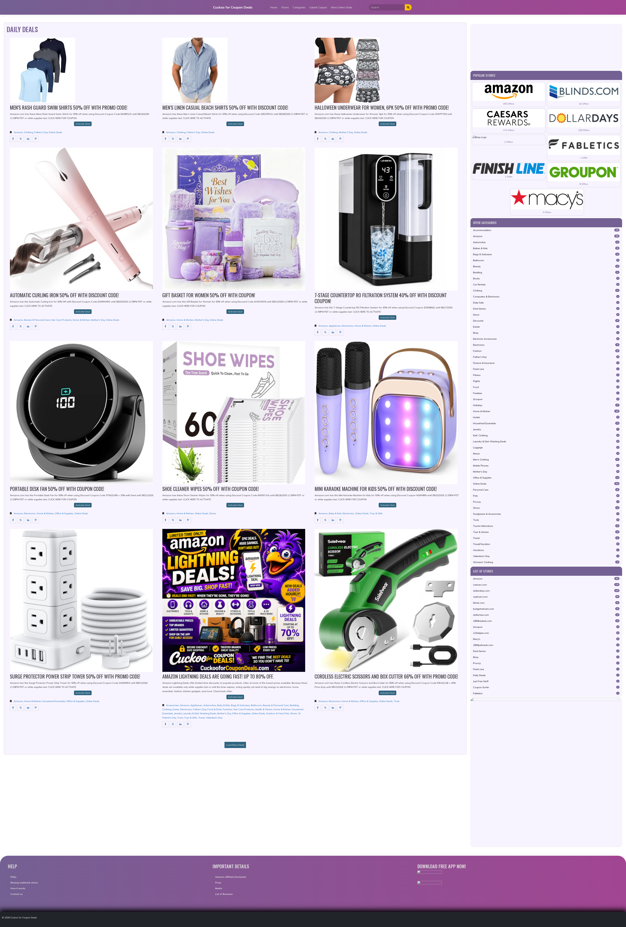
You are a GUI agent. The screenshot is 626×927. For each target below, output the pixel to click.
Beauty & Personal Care (37, 319)
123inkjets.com (545, 633)
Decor (545, 314)
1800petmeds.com (545, 645)
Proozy (545, 501)
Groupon (545, 399)
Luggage (545, 447)
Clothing (28, 132)
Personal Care (545, 489)
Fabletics (545, 693)
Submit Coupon (318, 7)
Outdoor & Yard (274, 713)
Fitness (545, 375)
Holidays (545, 405)
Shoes (212, 513)
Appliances (335, 325)
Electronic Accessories (545, 338)
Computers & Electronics (545, 296)
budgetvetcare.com (545, 608)
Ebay (545, 332)
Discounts (545, 320)
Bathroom (256, 705)
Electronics (347, 325)
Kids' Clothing (545, 435)
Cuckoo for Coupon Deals (232, 7)
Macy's (545, 639)
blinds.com (545, 602)
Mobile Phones (545, 465)
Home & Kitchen (81, 319)
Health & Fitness (263, 709)
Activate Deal (83, 123)
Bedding (294, 705)
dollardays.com (545, 590)
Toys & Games (545, 532)
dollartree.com (545, 614)
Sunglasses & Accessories (545, 513)
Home (273, 7)
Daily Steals (545, 675)
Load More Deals (235, 744)
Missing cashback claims (24, 882)
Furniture (227, 709)
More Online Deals (341, 7)
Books (545, 278)
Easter (175, 709)
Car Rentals (545, 284)
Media (218, 888)
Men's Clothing (545, 459)
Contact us (16, 894)
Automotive (209, 705)
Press (218, 882)
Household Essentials (53, 701)
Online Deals (55, 132)
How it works (17, 888)
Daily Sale (545, 302)
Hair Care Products (61, 319)
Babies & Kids (545, 248)
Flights (545, 381)
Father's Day (41, 132)
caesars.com (545, 584)
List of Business (224, 894)
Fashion (545, 350)
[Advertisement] (546, 47)
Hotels (545, 417)
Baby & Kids (335, 513)
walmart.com (545, 596)
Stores (285, 7)
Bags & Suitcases (240, 705)
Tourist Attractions (545, 526)
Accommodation (545, 230)
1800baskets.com (545, 620)
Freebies (545, 393)
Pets (286, 713)
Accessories (172, 705)
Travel (201, 717)
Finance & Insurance (545, 363)
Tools (180, 717)
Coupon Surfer (545, 687)
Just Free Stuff (545, 681)
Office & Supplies (64, 513)
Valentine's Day (214, 717)
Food (545, 387)
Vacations (545, 550)
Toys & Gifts (376, 513)
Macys (545, 453)
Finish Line (545, 369)
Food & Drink (215, 709)
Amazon (18, 132)
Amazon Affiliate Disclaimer (230, 876)
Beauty (545, 266)
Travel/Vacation (545, 544)
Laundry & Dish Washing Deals (199, 713)
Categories (299, 7)
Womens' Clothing (545, 562)
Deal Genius (545, 308)
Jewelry (178, 713)
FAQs (13, 876)
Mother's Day (346, 132)
